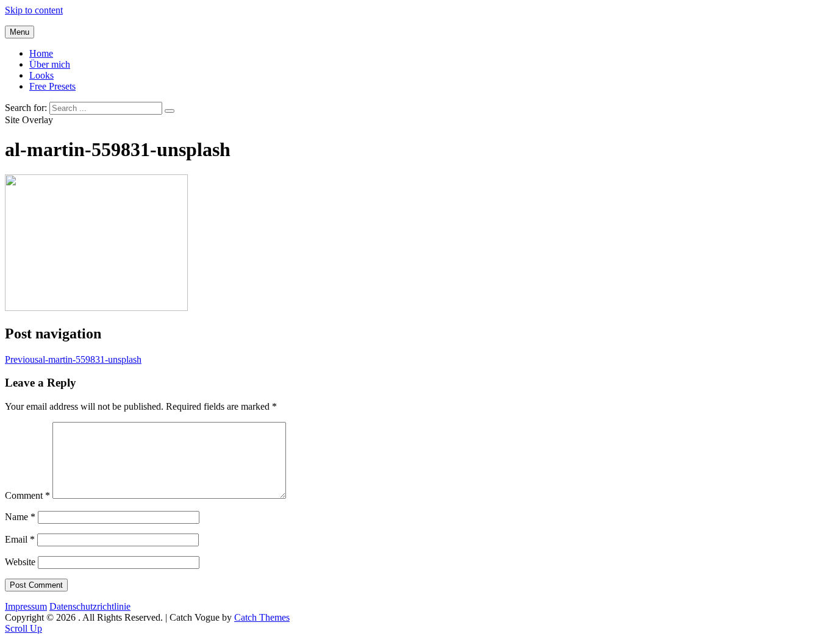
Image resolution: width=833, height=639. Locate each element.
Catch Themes (262, 617)
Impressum (26, 606)
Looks (41, 75)
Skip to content (34, 10)
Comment (27, 495)
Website (20, 562)
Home (41, 53)
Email (20, 539)
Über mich (49, 64)
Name (20, 517)
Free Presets (52, 86)
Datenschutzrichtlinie (89, 606)
